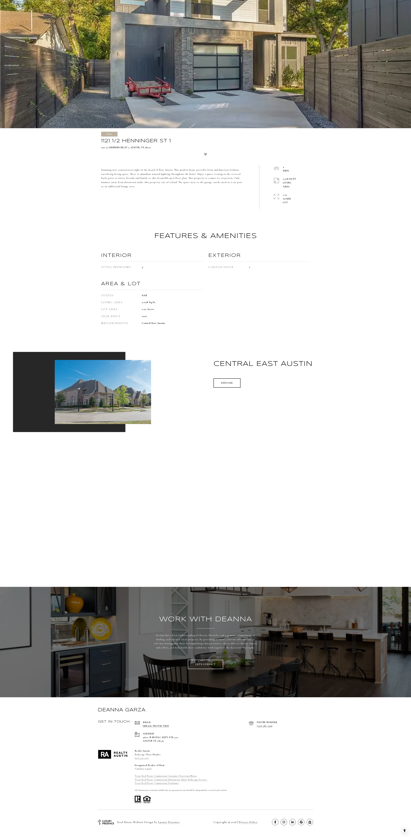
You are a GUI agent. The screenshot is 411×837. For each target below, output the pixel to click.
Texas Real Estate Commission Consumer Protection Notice (166, 776)
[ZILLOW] (310, 822)
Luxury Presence (169, 822)
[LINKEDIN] (292, 822)
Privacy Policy (248, 822)
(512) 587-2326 (264, 726)
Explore (227, 383)
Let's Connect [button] (206, 664)
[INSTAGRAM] (284, 822)
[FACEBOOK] (275, 822)
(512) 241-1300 (142, 758)
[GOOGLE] (301, 822)
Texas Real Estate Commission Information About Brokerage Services (171, 779)
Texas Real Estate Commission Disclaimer (157, 783)
